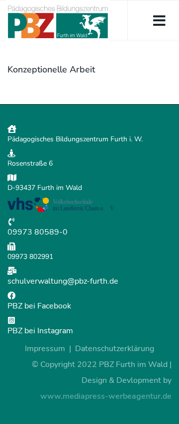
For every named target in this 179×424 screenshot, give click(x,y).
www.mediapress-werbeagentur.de (106, 396)
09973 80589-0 (37, 232)
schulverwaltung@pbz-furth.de (62, 281)
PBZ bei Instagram (40, 330)
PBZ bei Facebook (39, 306)
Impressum (45, 348)
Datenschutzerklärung (114, 348)
